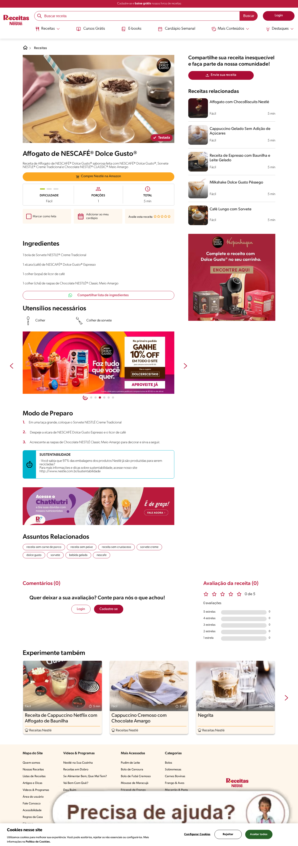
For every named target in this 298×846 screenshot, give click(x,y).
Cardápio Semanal (180, 29)
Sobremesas (173, 769)
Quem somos (31, 762)
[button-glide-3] (104, 397)
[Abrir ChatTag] (171, 812)
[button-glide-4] (109, 397)
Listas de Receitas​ (34, 776)
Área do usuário (33, 796)
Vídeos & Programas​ (36, 790)
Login (81, 609)
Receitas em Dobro (75, 769)
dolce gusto (33, 555)
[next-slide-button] (185, 366)
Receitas (40, 48)
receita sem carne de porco (43, 547)
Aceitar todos (258, 834)
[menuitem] (47, 30)
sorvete (55, 555)
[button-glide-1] (95, 397)
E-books (134, 29)
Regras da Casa (33, 817)
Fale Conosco (32, 803)
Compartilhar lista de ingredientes (103, 295)
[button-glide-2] (100, 397)
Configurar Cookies (197, 834)
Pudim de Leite (130, 762)
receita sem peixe (81, 547)
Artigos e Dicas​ (32, 783)
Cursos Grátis (94, 29)
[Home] (25, 49)
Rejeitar (228, 834)
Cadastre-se (108, 609)
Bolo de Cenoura (132, 769)
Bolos (168, 762)
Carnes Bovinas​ (175, 776)
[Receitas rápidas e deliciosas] (98, 362)
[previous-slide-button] (11, 366)
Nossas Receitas (33, 769)
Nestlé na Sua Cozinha (78, 762)
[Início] (16, 20)
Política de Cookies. (38, 841)
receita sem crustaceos (116, 547)
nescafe (101, 555)
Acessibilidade (32, 810)
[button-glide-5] (113, 397)
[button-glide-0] (91, 397)
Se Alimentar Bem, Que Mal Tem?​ (85, 776)
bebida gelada (78, 555)
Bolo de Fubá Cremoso (136, 776)
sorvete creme (149, 547)
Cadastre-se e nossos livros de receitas (149, 3)
